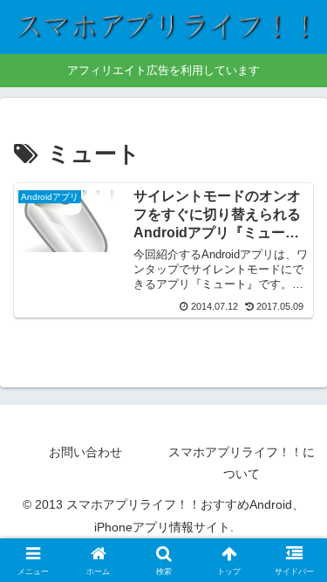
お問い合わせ (85, 452)
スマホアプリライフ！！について (241, 463)
